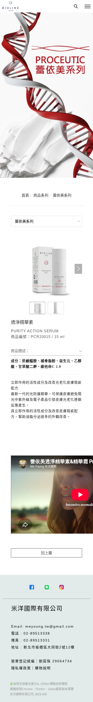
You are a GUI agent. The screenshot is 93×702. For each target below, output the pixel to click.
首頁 (25, 195)
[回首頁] (10, 6)
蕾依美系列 (62, 195)
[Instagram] (61, 587)
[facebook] (31, 587)
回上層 (46, 553)
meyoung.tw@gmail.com (49, 626)
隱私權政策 (21, 668)
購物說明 (43, 668)
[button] (78, 269)
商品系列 (40, 195)
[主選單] (87, 6)
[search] (76, 6)
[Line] (46, 587)
